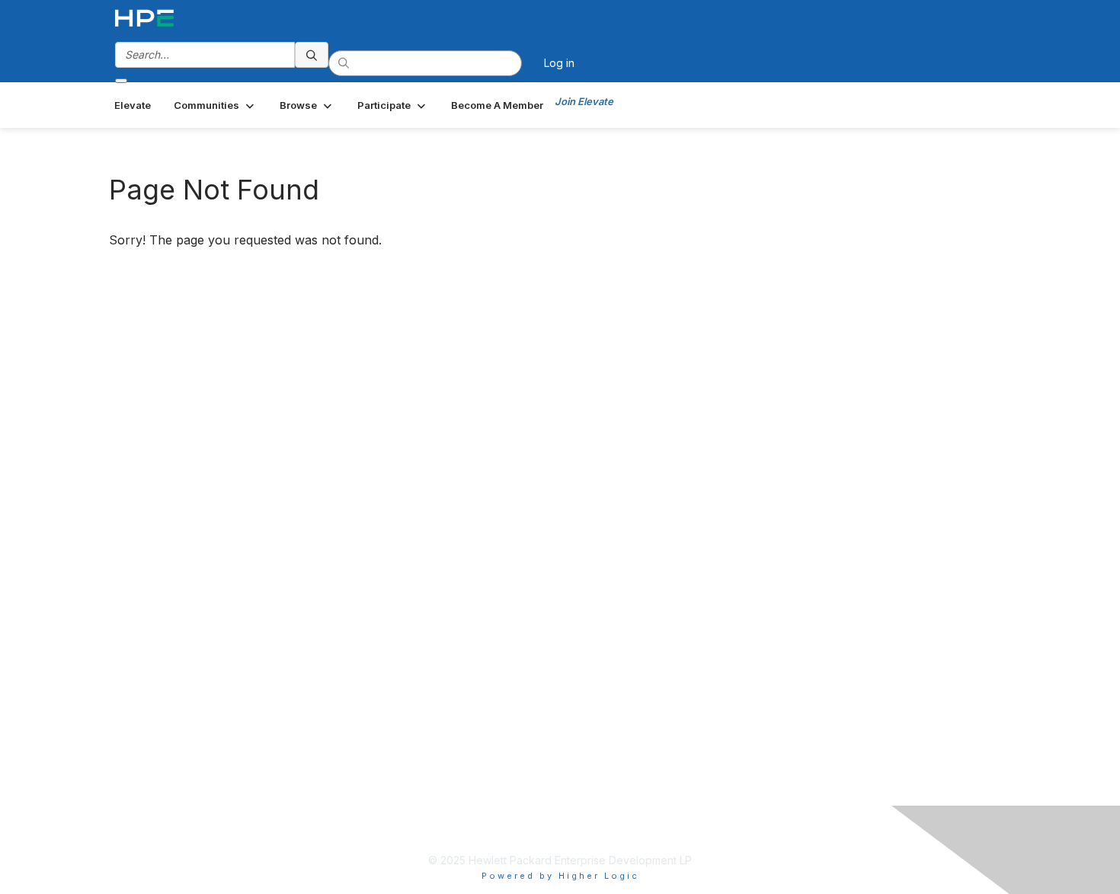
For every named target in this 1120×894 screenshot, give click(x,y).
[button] (215, 105)
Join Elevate (584, 101)
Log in (559, 62)
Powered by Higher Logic (560, 875)
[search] (311, 55)
